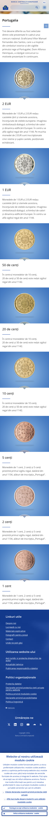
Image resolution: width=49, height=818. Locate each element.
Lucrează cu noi (13, 627)
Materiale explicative (15, 631)
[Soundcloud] (34, 724)
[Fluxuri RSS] (41, 724)
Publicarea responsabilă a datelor (22, 669)
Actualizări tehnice (14, 665)
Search (37, 7)
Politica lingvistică (14, 702)
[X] (9, 724)
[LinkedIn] (15, 724)
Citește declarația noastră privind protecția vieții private (26, 793)
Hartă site (11, 708)
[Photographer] (33, 174)
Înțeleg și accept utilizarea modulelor (26, 808)
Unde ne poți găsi (14, 643)
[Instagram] (21, 724)
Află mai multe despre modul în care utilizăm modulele (26, 800)
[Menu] (44, 7)
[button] (44, 2)
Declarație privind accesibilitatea (21, 698)
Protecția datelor (14, 684)
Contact (9, 639)
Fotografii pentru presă (17, 635)
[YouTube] (28, 724)
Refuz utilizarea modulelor (26, 813)
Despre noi (11, 623)
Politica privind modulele (21, 694)
